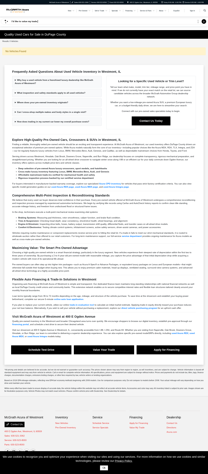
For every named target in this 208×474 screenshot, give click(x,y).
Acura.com (172, 432)
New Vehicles (61, 423)
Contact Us (16, 424)
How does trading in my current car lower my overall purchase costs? (53, 121)
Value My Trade (137, 427)
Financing (135, 417)
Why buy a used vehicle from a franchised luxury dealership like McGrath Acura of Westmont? (54, 81)
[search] (205, 10)
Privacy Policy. (123, 460)
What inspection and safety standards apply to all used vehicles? (51, 93)
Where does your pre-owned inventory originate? (42, 102)
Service (97, 417)
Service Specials (100, 427)
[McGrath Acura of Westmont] (18, 10)
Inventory (61, 417)
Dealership (174, 417)
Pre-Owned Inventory (65, 427)
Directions (171, 427)
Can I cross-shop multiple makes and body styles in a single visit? (51, 112)
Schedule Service (100, 423)
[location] (128, 2)
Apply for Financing (138, 423)
